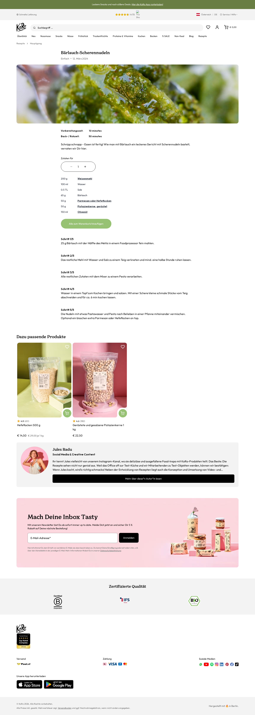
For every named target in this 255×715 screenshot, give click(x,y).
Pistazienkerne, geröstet (92, 206)
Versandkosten (64, 708)
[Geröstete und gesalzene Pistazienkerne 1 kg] (100, 390)
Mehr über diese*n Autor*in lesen (143, 478)
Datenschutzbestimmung (110, 550)
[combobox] (116, 27)
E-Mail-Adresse (41, 538)
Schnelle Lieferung (28, 14)
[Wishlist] (208, 27)
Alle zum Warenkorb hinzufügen (86, 223)
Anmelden (128, 537)
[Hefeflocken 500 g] (44, 390)
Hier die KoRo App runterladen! (147, 4)
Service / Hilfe (229, 14)
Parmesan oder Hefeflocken (94, 200)
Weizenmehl (85, 178)
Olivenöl (82, 211)
